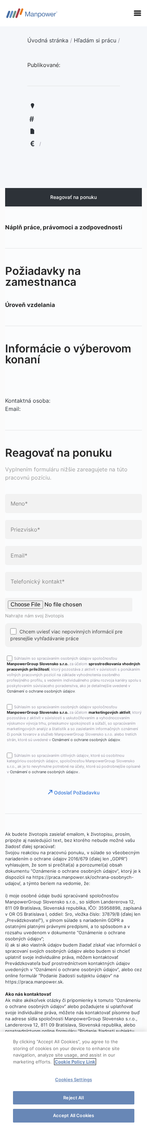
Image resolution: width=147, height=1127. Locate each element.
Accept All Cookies (73, 1115)
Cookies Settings (73, 1079)
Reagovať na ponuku (73, 197)
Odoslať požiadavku (76, 792)
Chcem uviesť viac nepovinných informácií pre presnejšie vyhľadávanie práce (66, 635)
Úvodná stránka (47, 40)
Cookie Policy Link (75, 1061)
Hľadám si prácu (95, 40)
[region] (73, 1079)
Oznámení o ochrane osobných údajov (41, 691)
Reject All (73, 1097)
